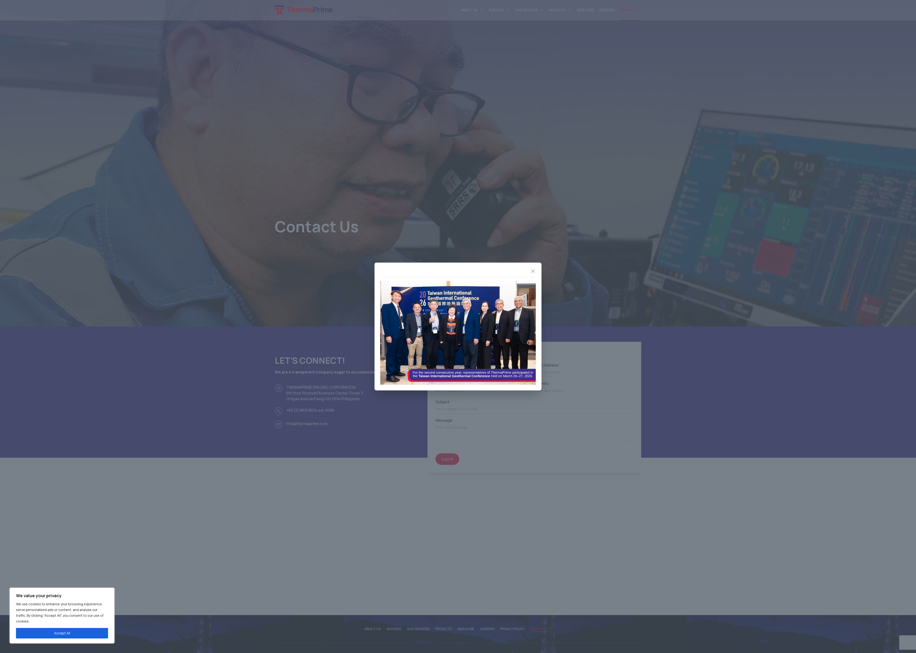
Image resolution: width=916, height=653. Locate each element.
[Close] (533, 271)
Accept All (62, 633)
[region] (62, 615)
